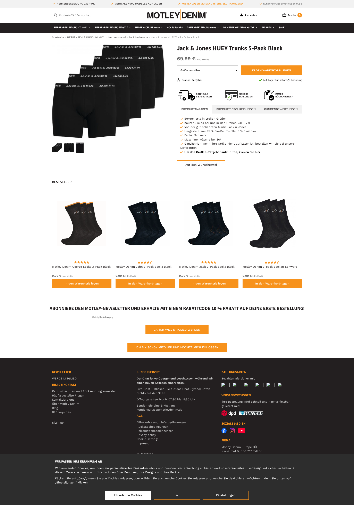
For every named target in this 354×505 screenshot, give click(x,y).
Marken (266, 27)
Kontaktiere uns (63, 399)
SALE (282, 27)
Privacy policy (146, 434)
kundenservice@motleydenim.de (282, 3)
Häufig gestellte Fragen (68, 395)
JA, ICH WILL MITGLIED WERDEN (177, 329)
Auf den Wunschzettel (201, 164)
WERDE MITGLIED (64, 378)
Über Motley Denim (66, 403)
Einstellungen (225, 495)
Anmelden (250, 15)
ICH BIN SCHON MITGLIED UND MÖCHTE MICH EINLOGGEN (177, 347)
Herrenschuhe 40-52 (147, 27)
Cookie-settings (147, 439)
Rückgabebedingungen (152, 426)
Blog (55, 408)
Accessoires (175, 27)
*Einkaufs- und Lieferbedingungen (161, 422)
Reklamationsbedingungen (155, 430)
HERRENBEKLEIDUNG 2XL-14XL (71, 27)
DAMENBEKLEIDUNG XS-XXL (238, 27)
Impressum (144, 443)
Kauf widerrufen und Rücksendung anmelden (84, 391)
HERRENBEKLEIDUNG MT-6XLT (111, 27)
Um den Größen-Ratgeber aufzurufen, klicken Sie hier (222, 152)
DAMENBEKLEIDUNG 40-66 (201, 27)
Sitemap (58, 422)
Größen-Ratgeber (192, 80)
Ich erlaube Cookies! (128, 495)
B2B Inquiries (61, 412)
